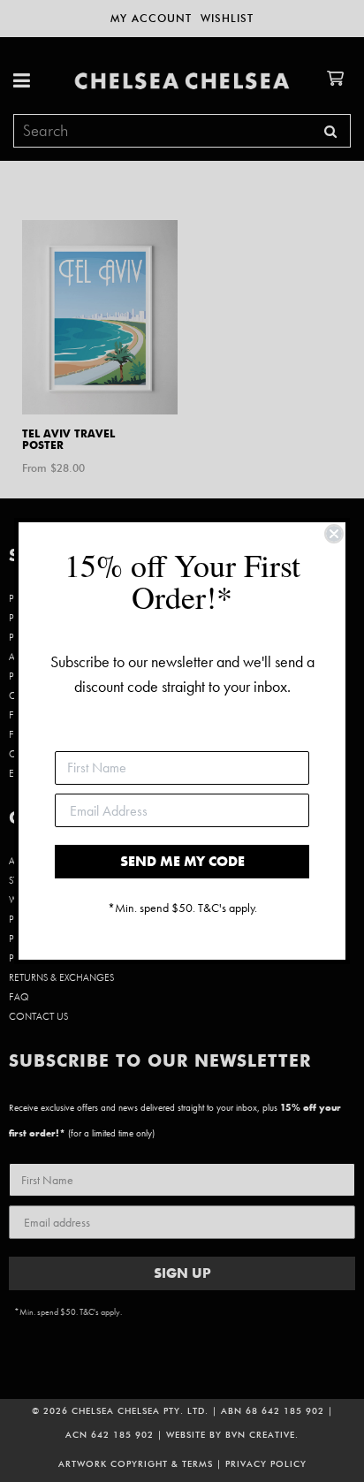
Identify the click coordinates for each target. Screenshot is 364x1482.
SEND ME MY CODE (182, 861)
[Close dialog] (334, 534)
